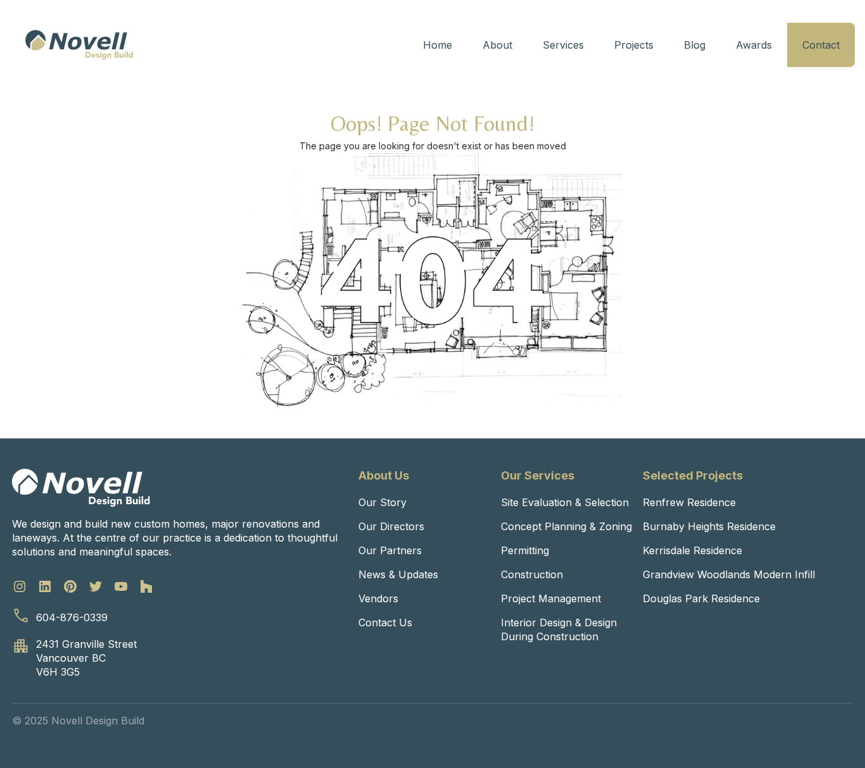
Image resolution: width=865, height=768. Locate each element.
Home (437, 45)
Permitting (525, 550)
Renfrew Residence (689, 502)
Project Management (551, 598)
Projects (633, 45)
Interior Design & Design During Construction (559, 629)
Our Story (382, 502)
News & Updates (398, 574)
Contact (821, 45)
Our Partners (390, 550)
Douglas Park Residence (701, 598)
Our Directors (391, 526)
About (497, 45)
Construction (532, 574)
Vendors (378, 598)
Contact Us (385, 622)
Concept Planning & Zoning (566, 526)
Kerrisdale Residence (692, 550)
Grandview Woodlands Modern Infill (729, 574)
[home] (79, 45)
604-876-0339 (72, 617)
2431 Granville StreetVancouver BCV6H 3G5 (86, 658)
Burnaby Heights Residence (709, 526)
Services (563, 45)
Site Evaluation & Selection (565, 502)
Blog (694, 45)
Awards (754, 45)
